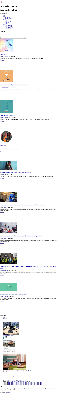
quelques (52, 388)
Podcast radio (7, 17)
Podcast (4, 16)
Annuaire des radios (8, 25)
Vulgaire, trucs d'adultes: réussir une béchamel (13, 84)
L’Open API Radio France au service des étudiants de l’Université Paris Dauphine (17, 370)
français (27, 388)
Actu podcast (7, 23)
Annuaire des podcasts (9, 27)
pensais (38, 388)
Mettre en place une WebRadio (8, 335)
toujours (8, 389)
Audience (6, 20)
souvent (3, 389)
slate (1, 389)
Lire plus (2, 60)
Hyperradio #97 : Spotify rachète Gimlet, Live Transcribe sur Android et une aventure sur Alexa (25, 382)
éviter (19, 389)
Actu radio (7, 22)
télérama (11, 389)
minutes (36, 388)
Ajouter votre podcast (8, 28)
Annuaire (4, 24)
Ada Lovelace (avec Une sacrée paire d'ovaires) (13, 294)
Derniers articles (8, 21)
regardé (54, 388)
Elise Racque (4, 207)
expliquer (21, 388)
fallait (24, 388)
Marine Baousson (5, 56)
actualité (1, 388)
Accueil (4, 15)
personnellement (45, 388)
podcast (49, 388)
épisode (16, 389)
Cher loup (3, 145)
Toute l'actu (5, 19)
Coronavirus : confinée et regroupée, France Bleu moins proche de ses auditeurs (23, 205)
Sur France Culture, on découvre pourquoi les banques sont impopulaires (21, 236)
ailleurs (4, 388)
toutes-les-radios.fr (6, 392)
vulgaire (14, 389)
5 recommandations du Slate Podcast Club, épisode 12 (15, 172)
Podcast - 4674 (5, 318)
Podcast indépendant (8, 18)
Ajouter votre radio (8, 26)
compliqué (13, 388)
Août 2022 (3, 54)
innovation (30, 388)
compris (16, 388)
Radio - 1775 (5, 317)
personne (41, 388)
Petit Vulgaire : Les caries (7, 115)
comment (9, 388)
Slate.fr (3, 174)
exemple (19, 388)
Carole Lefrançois (5, 270)
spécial (6, 389)
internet (33, 388)
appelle (7, 388)
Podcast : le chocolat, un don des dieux (15, 380)
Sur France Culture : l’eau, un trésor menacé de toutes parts (20, 381)
